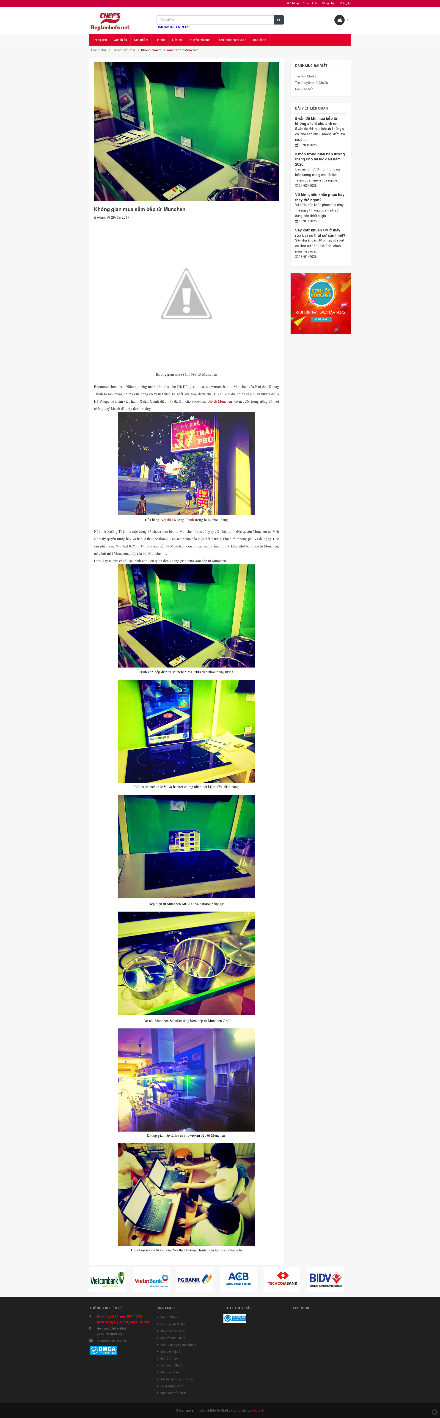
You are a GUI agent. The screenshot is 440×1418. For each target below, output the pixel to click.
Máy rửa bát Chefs (172, 1338)
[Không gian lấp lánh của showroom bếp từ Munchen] (186, 1080)
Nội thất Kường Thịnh (178, 519)
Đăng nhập (329, 3)
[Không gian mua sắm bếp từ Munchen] (186, 294)
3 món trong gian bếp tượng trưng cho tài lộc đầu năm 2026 (320, 159)
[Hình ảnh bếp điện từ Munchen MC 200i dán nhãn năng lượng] (186, 616)
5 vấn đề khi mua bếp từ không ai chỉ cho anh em (317, 121)
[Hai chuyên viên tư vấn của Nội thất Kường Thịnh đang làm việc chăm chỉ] (186, 1194)
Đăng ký (345, 3)
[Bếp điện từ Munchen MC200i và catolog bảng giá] (186, 846)
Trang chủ (100, 39)
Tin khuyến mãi (123, 50)
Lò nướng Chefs (171, 1365)
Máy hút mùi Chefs (173, 1331)
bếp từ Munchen (204, 374)
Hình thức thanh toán (232, 39)
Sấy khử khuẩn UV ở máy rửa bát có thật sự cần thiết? (320, 232)
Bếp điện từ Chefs (172, 1324)
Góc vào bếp (304, 89)
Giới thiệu (120, 39)
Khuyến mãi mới (200, 39)
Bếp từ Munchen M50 (150, 786)
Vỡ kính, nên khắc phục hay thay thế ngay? (320, 197)
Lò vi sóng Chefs (172, 1386)
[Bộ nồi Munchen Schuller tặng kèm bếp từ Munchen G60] (186, 963)
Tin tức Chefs (305, 76)
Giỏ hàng (293, 3)
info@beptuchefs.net (111, 1340)
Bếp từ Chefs (169, 1317)
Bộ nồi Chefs (169, 1358)
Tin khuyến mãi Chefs (311, 83)
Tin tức (160, 39)
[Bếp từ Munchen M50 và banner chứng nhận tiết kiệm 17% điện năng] (186, 731)
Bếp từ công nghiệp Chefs (178, 1345)
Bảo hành (259, 39)
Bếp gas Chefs (170, 1372)
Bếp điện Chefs (171, 1351)
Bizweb (258, 1410)
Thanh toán (310, 3)
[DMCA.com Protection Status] (103, 1350)
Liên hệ (177, 39)
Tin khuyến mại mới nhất (177, 1379)
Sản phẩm (141, 39)
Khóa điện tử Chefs (173, 1393)
